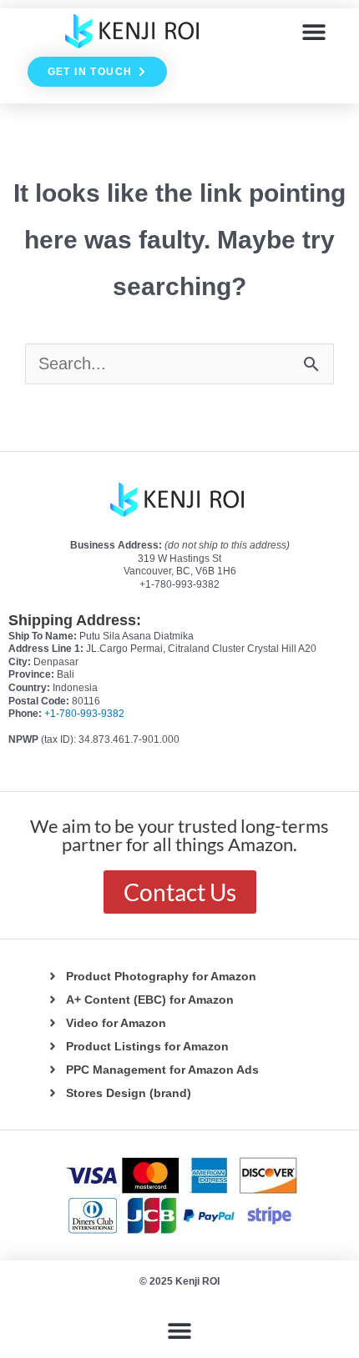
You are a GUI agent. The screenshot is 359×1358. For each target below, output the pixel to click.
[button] (314, 31)
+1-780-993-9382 (84, 713)
